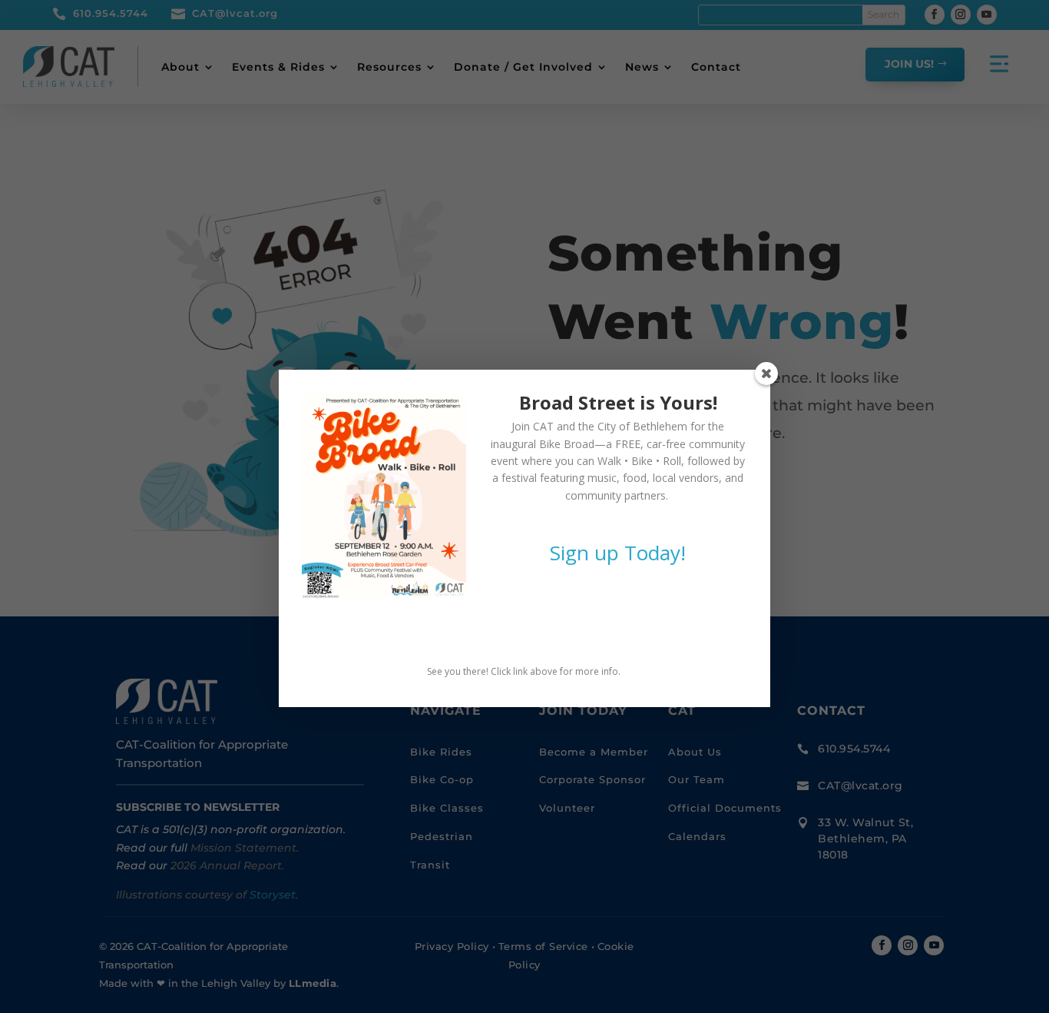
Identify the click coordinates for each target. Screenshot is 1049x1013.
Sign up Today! (618, 552)
